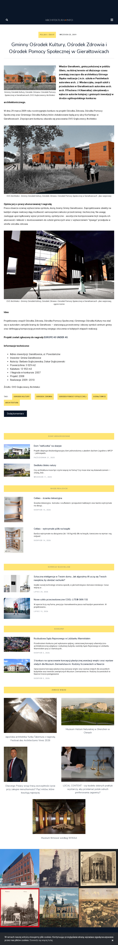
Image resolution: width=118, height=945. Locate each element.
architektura (11, 403)
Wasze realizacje (59, 488)
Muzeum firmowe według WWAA (59, 837)
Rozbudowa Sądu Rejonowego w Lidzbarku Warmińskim (62, 638)
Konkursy (59, 629)
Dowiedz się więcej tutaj (41, 940)
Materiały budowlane (59, 567)
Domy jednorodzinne (59, 436)
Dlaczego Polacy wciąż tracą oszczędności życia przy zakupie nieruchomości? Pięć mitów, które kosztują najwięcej (30, 789)
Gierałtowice (99, 396)
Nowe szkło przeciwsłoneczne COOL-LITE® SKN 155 (61, 599)
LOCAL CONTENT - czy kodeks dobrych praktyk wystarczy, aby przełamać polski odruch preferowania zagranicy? (88, 789)
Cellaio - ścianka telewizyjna (48, 498)
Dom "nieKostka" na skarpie (48, 446)
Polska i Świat (47, 35)
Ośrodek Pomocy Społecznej (73, 396)
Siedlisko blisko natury (45, 465)
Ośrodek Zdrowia (44, 396)
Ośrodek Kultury (22, 396)
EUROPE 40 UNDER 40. (56, 337)
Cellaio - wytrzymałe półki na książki (52, 528)
